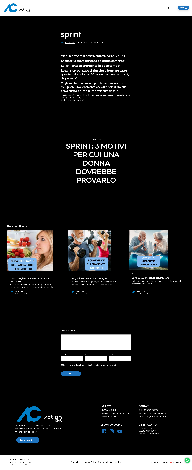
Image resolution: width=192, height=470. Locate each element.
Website (111, 355)
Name (63, 355)
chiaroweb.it (178, 462)
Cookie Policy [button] (90, 462)
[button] (183, 8)
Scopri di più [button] (26, 440)
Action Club (70, 42)
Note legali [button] (103, 462)
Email (87, 355)
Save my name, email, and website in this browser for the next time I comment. (89, 365)
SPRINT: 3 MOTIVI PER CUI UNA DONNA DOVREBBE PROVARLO (96, 161)
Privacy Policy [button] (76, 462)
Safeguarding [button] (115, 462)
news (64, 26)
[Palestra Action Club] (39, 414)
